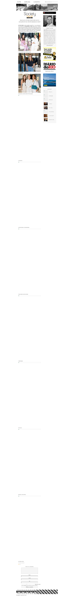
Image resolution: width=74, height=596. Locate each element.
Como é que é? (51, 115)
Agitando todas (51, 119)
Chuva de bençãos (52, 111)
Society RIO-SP (30, 15)
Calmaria (50, 103)
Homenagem (51, 95)
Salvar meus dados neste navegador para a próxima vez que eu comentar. (31, 585)
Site (29, 581)
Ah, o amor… (51, 107)
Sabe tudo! (51, 99)
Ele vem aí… (51, 91)
